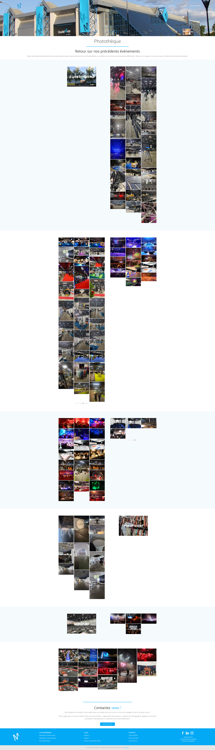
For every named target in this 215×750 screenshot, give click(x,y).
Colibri (127, 747)
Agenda (138, 6)
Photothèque (182, 6)
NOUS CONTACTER (195, 6)
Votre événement (158, 6)
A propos (171, 6)
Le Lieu (146, 6)
